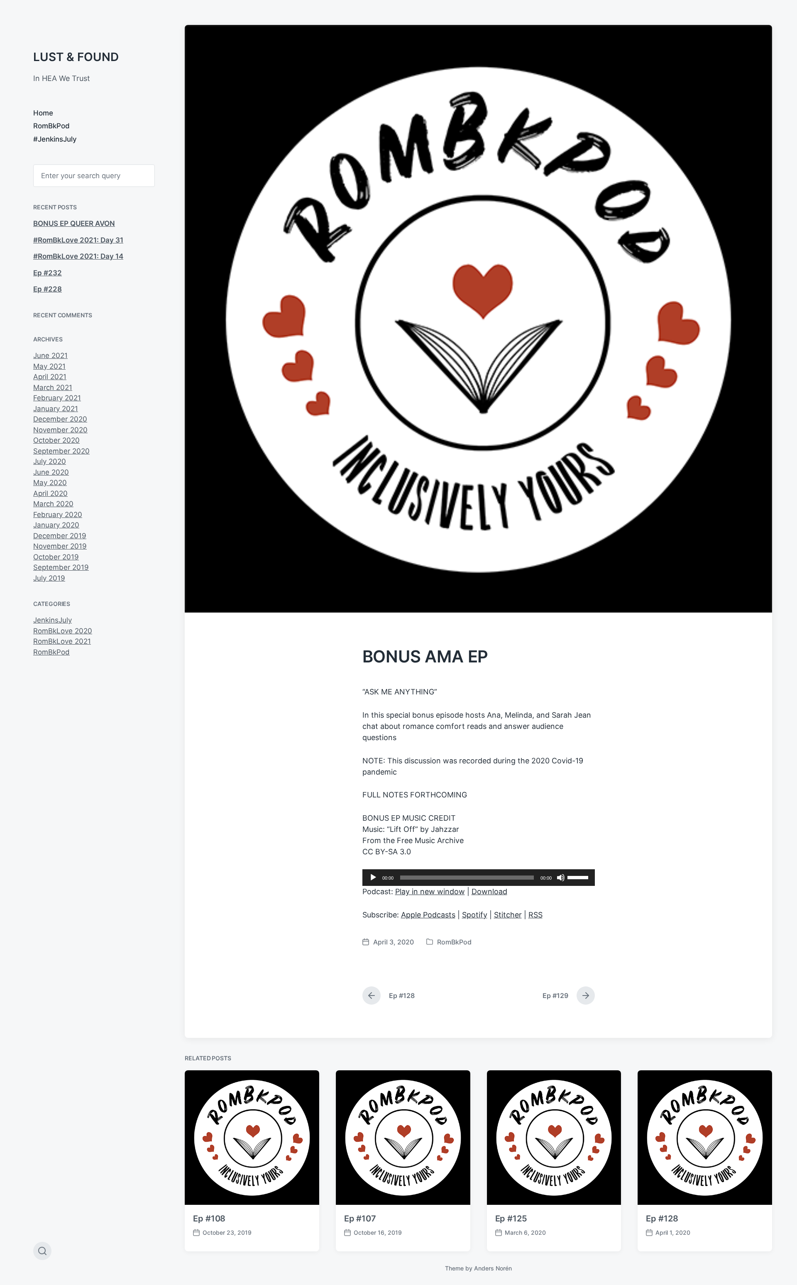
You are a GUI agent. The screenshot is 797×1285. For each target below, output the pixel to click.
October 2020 (56, 440)
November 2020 (60, 430)
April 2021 (49, 377)
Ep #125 (511, 1219)
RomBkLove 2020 (62, 631)
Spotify (474, 914)
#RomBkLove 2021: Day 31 (78, 240)
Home (43, 113)
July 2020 (49, 461)
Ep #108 (209, 1219)
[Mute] (561, 877)
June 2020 (51, 472)
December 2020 (60, 419)
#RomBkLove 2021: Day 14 (78, 256)
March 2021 (52, 387)
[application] (478, 877)
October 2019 (56, 557)
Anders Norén (493, 1268)
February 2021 (57, 398)
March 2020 (53, 504)
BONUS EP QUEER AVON (74, 223)
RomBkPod (51, 126)
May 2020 (50, 482)
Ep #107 (360, 1219)
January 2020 (56, 525)
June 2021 (50, 355)
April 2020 (50, 493)
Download (489, 891)
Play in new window (430, 891)
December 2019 (59, 536)
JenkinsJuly (52, 620)
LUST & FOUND (76, 57)
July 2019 (49, 578)
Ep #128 (662, 1219)
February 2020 (57, 514)
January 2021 (55, 409)
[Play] (373, 877)
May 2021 (49, 366)
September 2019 (61, 567)
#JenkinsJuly (55, 139)
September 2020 (61, 451)
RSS (535, 914)
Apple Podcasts (428, 914)
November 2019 (60, 546)
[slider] (579, 876)
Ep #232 (47, 273)
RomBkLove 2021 (62, 641)
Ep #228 (47, 289)
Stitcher (508, 914)
